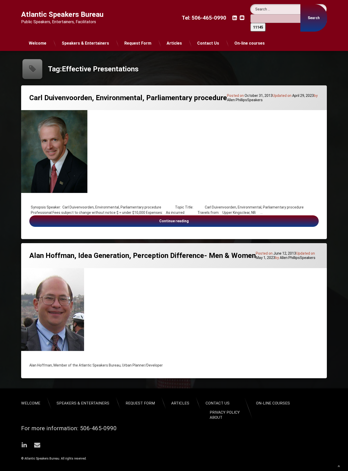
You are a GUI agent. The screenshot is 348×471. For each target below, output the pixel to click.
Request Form (137, 43)
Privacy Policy (225, 412)
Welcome (37, 43)
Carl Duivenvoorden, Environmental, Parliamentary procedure (128, 98)
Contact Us (208, 43)
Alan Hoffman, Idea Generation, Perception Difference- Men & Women (142, 255)
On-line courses (249, 43)
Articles (174, 43)
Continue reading (226, 221)
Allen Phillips (237, 100)
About (216, 417)
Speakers (255, 100)
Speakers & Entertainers (85, 43)
